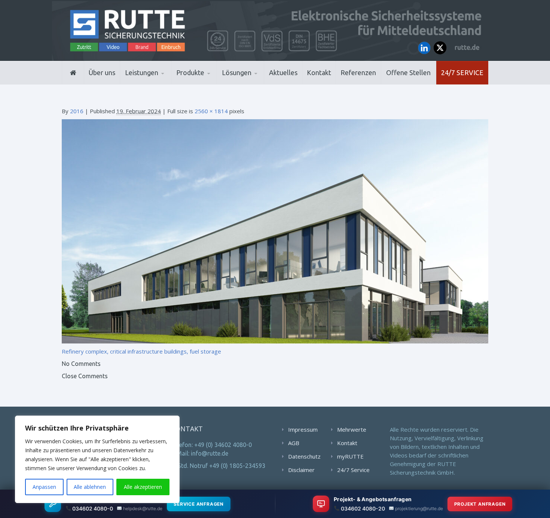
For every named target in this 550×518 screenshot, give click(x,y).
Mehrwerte (351, 429)
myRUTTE (350, 456)
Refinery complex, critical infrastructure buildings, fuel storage (141, 351)
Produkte (190, 72)
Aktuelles (283, 72)
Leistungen (141, 72)
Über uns (102, 72)
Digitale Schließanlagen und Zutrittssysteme (213, 83)
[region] (97, 459)
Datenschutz (304, 456)
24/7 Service (462, 72)
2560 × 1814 (211, 111)
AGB (293, 443)
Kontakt (319, 72)
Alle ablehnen (90, 486)
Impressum (303, 429)
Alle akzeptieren (143, 486)
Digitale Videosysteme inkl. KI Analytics (212, 82)
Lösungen (236, 72)
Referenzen (358, 72)
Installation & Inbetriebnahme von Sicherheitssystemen (161, 82)
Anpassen (44, 486)
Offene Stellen (408, 72)
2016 (76, 111)
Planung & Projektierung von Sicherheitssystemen (158, 83)
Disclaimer (301, 470)
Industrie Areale (245, 83)
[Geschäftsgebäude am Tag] (275, 230)
